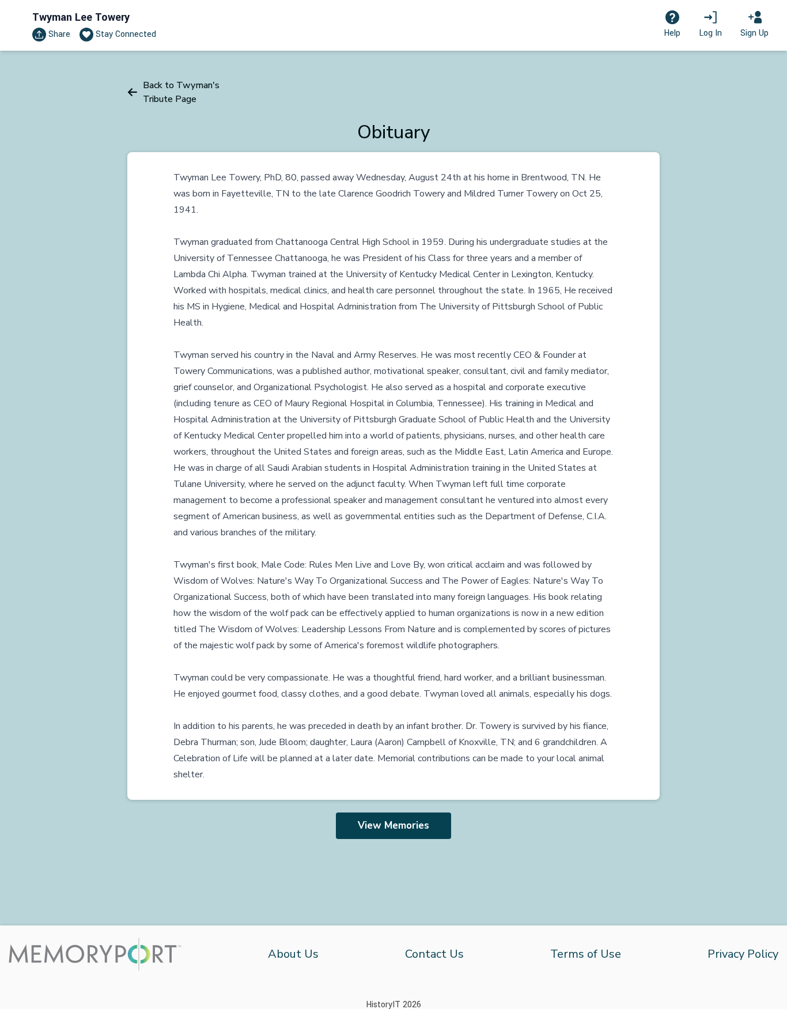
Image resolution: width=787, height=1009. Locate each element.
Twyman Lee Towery (81, 17)
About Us (293, 954)
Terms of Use (585, 954)
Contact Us (434, 954)
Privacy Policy (742, 954)
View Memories (393, 825)
